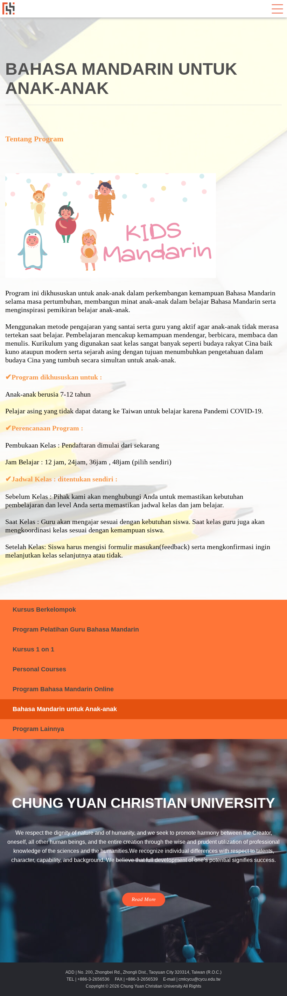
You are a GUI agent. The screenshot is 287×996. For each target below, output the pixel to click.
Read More (144, 899)
